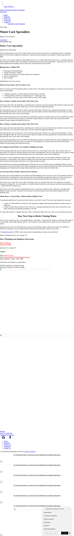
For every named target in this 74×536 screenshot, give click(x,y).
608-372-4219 (10, 2)
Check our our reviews (7, 435)
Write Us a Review (11, 5)
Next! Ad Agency (30, 451)
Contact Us (7, 22)
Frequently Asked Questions (16, 24)
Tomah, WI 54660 (5, 244)
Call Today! (3, 40)
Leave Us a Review (6, 433)
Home (6, 15)
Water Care (7, 18)
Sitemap (2, 431)
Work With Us (9, 7)
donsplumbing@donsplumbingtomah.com (17, 257)
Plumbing (7, 17)
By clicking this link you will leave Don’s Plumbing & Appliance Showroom (37, 455)
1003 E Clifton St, (5, 243)
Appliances (7, 20)
